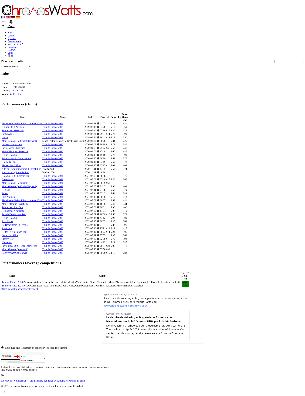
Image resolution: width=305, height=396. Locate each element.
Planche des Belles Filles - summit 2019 (22, 123)
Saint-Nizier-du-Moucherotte (16, 158)
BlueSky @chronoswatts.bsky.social (19, 289)
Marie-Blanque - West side (15, 151)
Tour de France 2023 (52, 204)
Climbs (11, 35)
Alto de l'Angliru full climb (15, 172)
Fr (14, 94)
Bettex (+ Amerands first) (14, 232)
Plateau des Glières (11, 165)
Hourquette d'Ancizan (13, 127)
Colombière (8, 179)
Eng (20, 94)
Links (10, 52)
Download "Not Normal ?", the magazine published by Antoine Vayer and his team (43, 380)
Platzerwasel (8, 239)
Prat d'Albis (8, 134)
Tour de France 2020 (52, 144)
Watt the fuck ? (15, 44)
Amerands (7, 228)
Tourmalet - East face (12, 207)
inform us (43, 386)
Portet (5, 193)
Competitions (14, 41)
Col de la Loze (9, 162)
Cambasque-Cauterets (13, 211)
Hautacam (7, 242)
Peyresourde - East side (13, 148)
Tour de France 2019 (52, 123)
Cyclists (12, 38)
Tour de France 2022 (52, 200)
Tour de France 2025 (52, 242)
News (11, 32)
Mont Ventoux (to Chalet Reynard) (19, 141)
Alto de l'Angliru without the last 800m (21, 169)
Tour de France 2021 (52, 176)
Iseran (5, 137)
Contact (11, 49)
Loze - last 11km (10, 235)
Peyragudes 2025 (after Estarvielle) (19, 245)
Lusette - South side (12, 144)
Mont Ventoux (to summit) (15, 183)
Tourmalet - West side (13, 130)
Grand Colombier (10, 155)
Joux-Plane (7, 221)
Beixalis (6, 190)
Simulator (12, 47)
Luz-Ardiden (8, 197)
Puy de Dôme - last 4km (14, 214)
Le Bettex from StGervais (14, 225)
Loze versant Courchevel (14, 252)
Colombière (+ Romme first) (16, 176)
